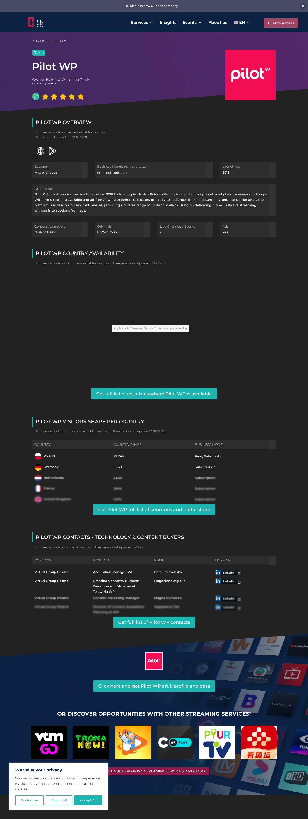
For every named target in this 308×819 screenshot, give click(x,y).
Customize (29, 800)
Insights (168, 22)
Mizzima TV (132, 740)
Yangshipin (259, 740)
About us (218, 22)
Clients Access (281, 23)
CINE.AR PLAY (175, 740)
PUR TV (217, 740)
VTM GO (49, 740)
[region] (58, 786)
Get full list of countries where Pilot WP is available (154, 393)
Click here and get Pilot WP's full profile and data (154, 686)
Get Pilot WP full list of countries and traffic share (154, 509)
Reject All (59, 800)
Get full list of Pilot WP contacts (154, 622)
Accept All (88, 800)
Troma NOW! (91, 740)
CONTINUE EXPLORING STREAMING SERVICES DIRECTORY (153, 771)
